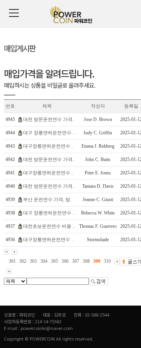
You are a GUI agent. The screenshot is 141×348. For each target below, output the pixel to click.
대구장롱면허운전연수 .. (48, 146)
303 (33, 261)
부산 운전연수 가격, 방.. (47, 199)
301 (12, 261)
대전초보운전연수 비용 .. (49, 226)
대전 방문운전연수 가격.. (49, 119)
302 (22, 261)
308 (86, 261)
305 (54, 261)
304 (43, 261)
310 (107, 261)
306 (65, 261)
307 (75, 261)
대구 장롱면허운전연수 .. (49, 133)
